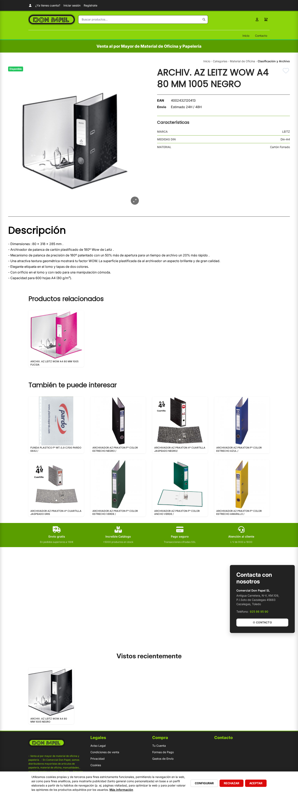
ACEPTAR (255, 783)
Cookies (95, 765)
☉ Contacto (262, 622)
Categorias (220, 61)
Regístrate (90, 5)
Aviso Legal (98, 745)
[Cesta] (266, 19)
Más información (121, 789)
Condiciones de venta (104, 752)
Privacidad (97, 758)
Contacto (261, 35)
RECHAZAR (231, 783)
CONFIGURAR (204, 783)
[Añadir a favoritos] (286, 71)
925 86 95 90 (259, 611)
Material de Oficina (242, 61)
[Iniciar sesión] (257, 19)
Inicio (245, 35)
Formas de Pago (163, 752)
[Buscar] (204, 19)
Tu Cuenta (159, 745)
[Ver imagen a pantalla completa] (135, 201)
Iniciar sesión (71, 5)
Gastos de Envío (163, 758)
